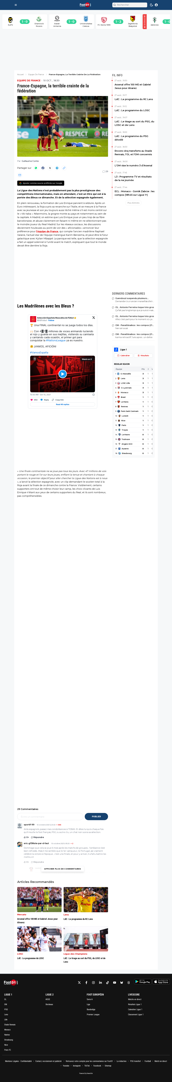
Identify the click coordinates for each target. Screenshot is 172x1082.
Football (148, 1061)
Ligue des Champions (75, 954)
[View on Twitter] (93, 319)
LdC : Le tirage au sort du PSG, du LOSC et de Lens (134, 123)
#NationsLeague (56, 340)
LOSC (20, 954)
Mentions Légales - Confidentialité (18, 1061)
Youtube (66, 1066)
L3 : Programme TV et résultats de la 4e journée (133, 178)
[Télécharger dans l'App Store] (161, 981)
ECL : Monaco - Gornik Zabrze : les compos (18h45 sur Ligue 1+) (134, 193)
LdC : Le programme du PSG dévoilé (131, 138)
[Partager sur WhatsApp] (35, 168)
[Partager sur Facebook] (42, 168)
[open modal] (156, 4)
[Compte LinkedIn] (100, 982)
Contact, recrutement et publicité (48, 1061)
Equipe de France (29, 80)
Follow (51, 320)
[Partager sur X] (50, 168)
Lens (66, 915)
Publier (96, 816)
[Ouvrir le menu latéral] (15, 4)
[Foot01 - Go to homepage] (11, 982)
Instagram (77, 1066)
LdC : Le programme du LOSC (132, 110)
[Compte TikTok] (107, 982)
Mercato (21, 914)
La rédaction (121, 1061)
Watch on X (87, 359)
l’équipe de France (47, 231)
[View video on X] (62, 374)
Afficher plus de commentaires (62, 869)
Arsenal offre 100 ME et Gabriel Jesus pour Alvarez (133, 86)
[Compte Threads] (128, 982)
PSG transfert (135, 1061)
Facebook (97, 1066)
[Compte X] (79, 982)
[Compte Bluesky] (121, 982)
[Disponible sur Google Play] (142, 981)
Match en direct (160, 1061)
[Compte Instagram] (93, 982)
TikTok (87, 1066)
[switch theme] (151, 5)
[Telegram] (57, 168)
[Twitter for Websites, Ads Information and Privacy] (94, 395)
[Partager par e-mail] (19, 175)
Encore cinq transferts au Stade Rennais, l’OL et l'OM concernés (133, 153)
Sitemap (108, 1066)
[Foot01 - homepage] (86, 5)
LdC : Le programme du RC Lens (134, 99)
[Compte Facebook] (86, 982)
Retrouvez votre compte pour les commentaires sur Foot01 (89, 1061)
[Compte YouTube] (114, 982)
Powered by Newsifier (86, 1073)
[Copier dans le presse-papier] (64, 168)
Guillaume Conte (30, 161)
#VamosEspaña (39, 352)
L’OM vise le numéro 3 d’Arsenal (133, 165)
